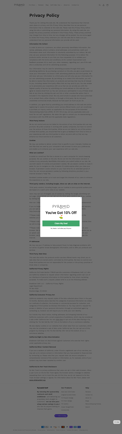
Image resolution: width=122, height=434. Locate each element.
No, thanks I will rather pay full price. (61, 228)
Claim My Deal (61, 223)
